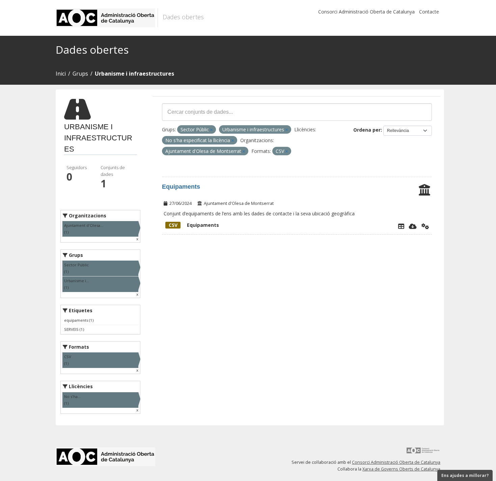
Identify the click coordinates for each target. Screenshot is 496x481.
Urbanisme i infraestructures (134, 73)
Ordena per (367, 130)
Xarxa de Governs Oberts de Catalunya (401, 469)
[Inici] (107, 17)
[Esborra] (211, 129)
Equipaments (181, 186)
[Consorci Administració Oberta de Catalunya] (423, 453)
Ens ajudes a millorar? (465, 475)
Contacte (429, 11)
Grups (80, 73)
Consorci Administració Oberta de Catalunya (366, 11)
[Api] (425, 226)
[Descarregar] (413, 226)
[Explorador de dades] (401, 226)
